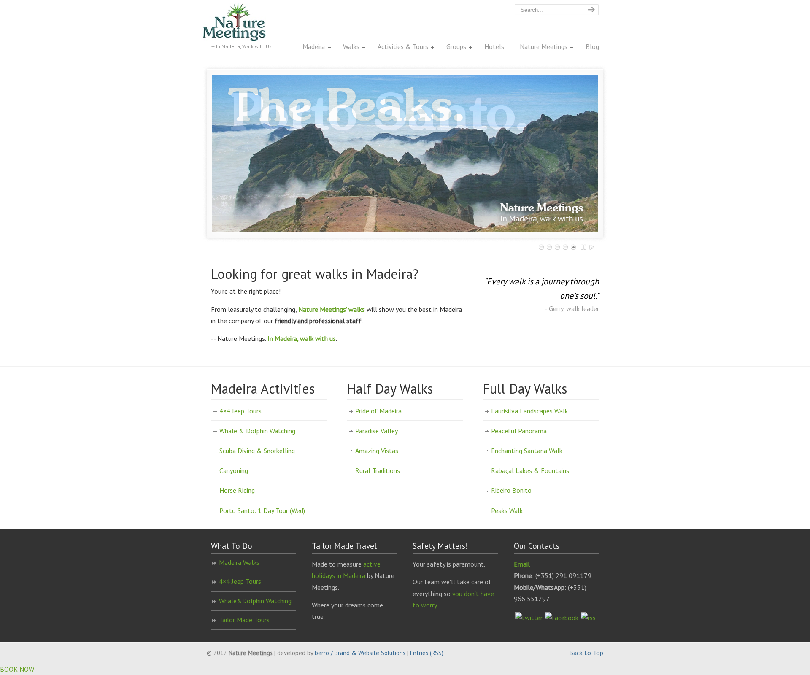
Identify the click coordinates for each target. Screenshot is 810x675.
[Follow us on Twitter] (529, 617)
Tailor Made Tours (244, 620)
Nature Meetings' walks (331, 309)
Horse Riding (237, 490)
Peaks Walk (507, 510)
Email (522, 564)
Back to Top (586, 652)
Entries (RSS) (426, 653)
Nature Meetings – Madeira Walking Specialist (242, 22)
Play (592, 247)
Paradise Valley (376, 431)
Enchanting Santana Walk (526, 450)
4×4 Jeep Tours (240, 411)
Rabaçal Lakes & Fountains (530, 470)
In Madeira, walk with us (301, 338)
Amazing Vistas (376, 450)
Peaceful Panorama (519, 431)
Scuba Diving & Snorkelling (257, 450)
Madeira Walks (239, 562)
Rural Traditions (377, 470)
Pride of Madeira (378, 411)
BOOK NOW (17, 669)
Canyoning (233, 470)
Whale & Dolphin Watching (257, 431)
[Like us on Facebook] (561, 617)
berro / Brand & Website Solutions (360, 653)
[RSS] (588, 617)
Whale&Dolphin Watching (255, 601)
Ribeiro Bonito (511, 490)
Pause (584, 247)
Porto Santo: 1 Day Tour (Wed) (262, 510)
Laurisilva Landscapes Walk (529, 411)
